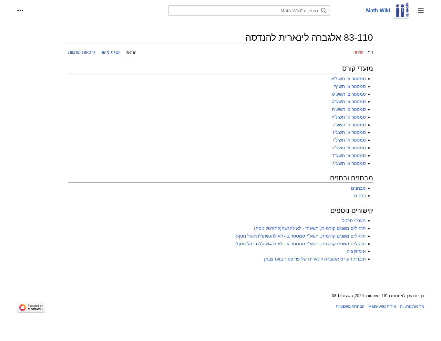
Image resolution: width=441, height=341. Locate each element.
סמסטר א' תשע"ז (349, 132)
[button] (420, 10)
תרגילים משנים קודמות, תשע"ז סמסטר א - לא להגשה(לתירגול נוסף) (300, 243)
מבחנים (358, 188)
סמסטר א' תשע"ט (349, 101)
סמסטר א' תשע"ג (349, 163)
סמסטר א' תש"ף (350, 86)
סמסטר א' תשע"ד (349, 155)
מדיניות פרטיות (412, 306)
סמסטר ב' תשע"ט (349, 94)
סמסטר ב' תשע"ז (349, 124)
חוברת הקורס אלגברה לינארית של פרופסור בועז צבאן (315, 258)
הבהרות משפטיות (350, 306)
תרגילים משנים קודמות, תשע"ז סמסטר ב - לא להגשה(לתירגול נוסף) (301, 236)
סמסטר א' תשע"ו (349, 140)
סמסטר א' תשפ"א (348, 78)
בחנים (360, 195)
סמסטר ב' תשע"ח (349, 109)
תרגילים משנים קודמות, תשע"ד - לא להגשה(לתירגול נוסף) (310, 228)
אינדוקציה (356, 251)
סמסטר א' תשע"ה (349, 147)
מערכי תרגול (354, 220)
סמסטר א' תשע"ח (349, 117)
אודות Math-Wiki (382, 306)
